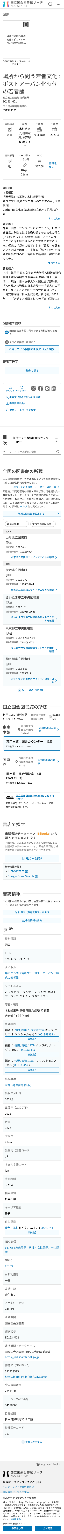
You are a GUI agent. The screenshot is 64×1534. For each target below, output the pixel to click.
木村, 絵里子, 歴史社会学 (30, 1030)
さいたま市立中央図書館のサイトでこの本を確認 (32, 618)
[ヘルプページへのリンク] (20, 63)
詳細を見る (53, 165)
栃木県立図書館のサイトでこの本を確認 (32, 589)
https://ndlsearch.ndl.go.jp (22, 1357)
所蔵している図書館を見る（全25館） (32, 349)
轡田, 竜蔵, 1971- (25, 1045)
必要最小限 (17, 1528)
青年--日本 (11, 1228)
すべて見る (54, 218)
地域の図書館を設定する (31, 513)
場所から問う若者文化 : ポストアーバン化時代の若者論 (32, 975)
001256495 (28, 1050)
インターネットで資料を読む (18, 1486)
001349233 (46, 1034)
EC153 (9, 1266)
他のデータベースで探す (22, 410)
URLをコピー (21, 390)
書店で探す (32, 370)
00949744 (47, 1228)
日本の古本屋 (16, 871)
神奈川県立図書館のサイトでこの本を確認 (32, 680)
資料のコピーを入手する (16, 1492)
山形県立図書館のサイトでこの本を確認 (32, 557)
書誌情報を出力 (17, 403)
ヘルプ (23, 506)
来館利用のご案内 (47, 729)
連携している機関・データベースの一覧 (34, 486)
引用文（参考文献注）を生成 (24, 397)
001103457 (21, 1065)
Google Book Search (21, 876)
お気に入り (10, 390)
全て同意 (48, 1528)
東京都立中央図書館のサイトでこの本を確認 (32, 649)
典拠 (30, 1039)
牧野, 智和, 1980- (25, 1061)
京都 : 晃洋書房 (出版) (18, 1085)
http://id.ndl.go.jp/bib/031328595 (26, 1377)
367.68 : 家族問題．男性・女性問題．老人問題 (32, 1249)
